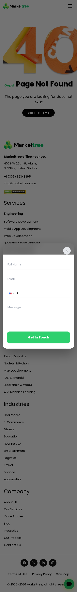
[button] (11, 293)
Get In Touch (38, 337)
